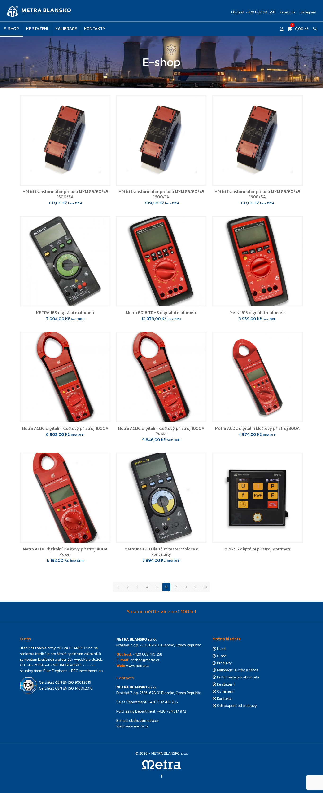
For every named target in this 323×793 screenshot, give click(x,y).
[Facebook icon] (161, 776)
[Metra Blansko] (39, 10)
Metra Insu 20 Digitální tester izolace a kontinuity (161, 551)
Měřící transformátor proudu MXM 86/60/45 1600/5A (257, 194)
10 (205, 587)
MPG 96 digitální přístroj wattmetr (257, 549)
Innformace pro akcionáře (238, 677)
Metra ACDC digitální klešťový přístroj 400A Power (65, 551)
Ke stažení (226, 684)
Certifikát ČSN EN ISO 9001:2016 (65, 682)
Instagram (308, 12)
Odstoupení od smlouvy (237, 705)
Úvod (221, 648)
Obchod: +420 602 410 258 (253, 12)
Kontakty (224, 698)
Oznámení (225, 691)
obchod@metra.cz (145, 660)
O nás (222, 656)
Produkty (224, 663)
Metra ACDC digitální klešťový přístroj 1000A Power (161, 431)
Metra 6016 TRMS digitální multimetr (161, 312)
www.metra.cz (137, 665)
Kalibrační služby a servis (237, 670)
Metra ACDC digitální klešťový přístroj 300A (257, 428)
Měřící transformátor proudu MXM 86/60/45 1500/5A (65, 194)
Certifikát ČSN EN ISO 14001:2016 (65, 688)
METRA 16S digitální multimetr (65, 312)
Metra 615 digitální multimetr (257, 312)
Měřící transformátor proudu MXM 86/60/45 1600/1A (161, 194)
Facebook (288, 12)
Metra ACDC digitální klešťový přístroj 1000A (65, 428)
